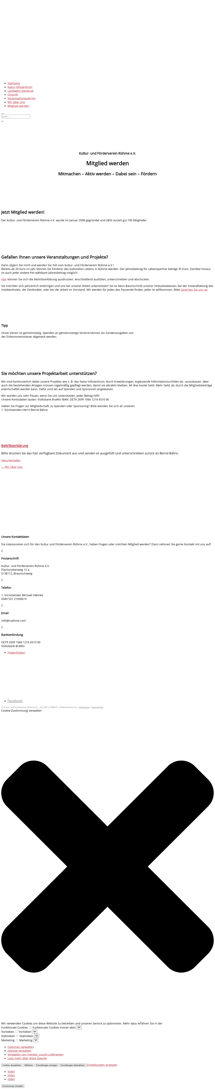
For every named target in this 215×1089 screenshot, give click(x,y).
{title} (11, 1071)
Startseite (14, 83)
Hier (4, 279)
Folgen (20, 652)
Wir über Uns (16, 102)
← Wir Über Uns (12, 467)
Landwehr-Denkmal (20, 91)
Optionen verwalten (21, 1047)
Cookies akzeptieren (12, 1065)
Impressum (84, 707)
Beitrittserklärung (14, 445)
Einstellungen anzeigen (46, 1065)
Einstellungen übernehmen (73, 1065)
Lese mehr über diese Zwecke (27, 1058)
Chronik (13, 94)
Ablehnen (28, 1065)
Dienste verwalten (19, 1051)
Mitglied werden (18, 106)
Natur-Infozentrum (20, 87)
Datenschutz (97, 707)
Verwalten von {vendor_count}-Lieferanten (35, 1054)
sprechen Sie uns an (194, 289)
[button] (107, 867)
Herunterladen (10, 460)
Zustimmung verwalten (13, 1086)
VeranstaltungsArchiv (22, 98)
